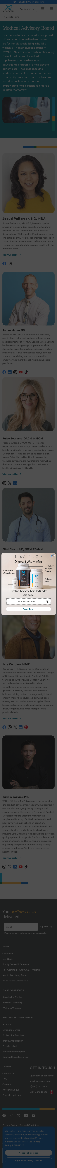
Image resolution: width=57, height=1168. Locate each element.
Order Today (29, 609)
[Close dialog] (52, 555)
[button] (28, 601)
